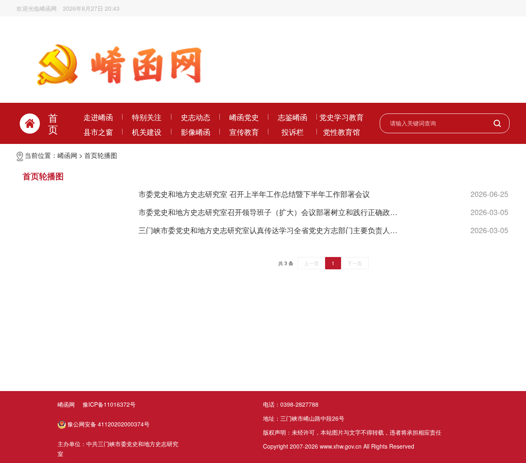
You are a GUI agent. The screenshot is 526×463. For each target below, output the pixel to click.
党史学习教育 (341, 116)
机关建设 (146, 131)
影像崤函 (195, 131)
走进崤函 (98, 116)
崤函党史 (244, 116)
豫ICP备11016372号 (109, 404)
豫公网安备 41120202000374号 (108, 424)
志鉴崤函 (292, 116)
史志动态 (195, 116)
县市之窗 (98, 131)
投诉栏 (292, 131)
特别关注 (146, 116)
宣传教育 (244, 131)
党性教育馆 (341, 131)
